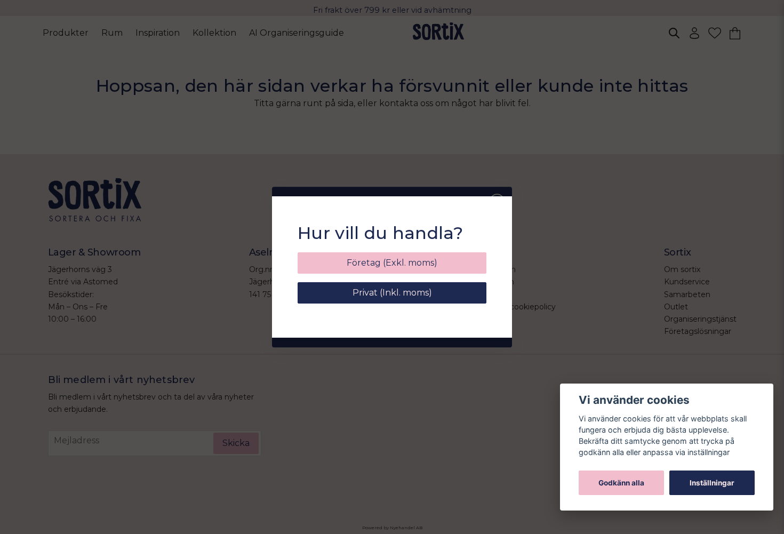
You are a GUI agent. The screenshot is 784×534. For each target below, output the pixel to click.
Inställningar (712, 483)
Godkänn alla (621, 483)
